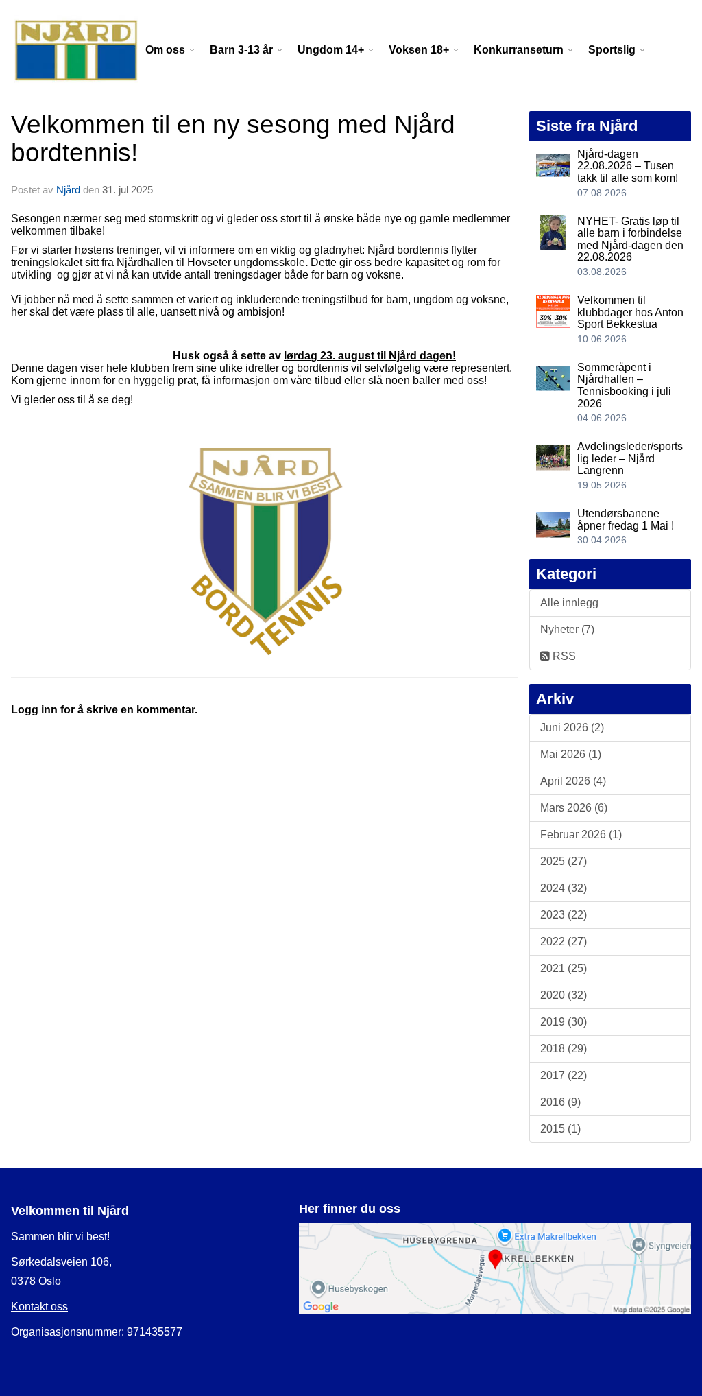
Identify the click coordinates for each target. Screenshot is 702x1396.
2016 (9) (560, 1102)
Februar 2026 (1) (581, 834)
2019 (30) (563, 1022)
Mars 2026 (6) (573, 808)
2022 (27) (563, 941)
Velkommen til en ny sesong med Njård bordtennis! (233, 138)
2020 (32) (563, 995)
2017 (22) (563, 1075)
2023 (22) (563, 915)
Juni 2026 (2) (572, 727)
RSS (563, 656)
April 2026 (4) (573, 781)
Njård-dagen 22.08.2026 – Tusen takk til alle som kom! (627, 166)
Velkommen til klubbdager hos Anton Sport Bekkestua (630, 312)
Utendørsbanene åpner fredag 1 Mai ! (625, 520)
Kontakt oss (39, 1306)
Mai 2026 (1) (570, 754)
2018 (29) (563, 1048)
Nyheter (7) (567, 629)
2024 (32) (563, 888)
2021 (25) (563, 968)
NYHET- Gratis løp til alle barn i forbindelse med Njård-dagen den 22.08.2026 (630, 239)
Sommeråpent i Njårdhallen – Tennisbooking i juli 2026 (624, 386)
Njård (68, 190)
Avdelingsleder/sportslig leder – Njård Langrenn (630, 458)
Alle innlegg (569, 602)
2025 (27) (563, 861)
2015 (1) (560, 1129)
